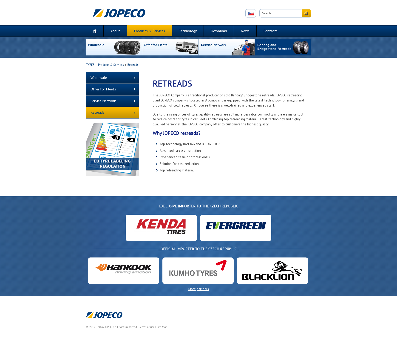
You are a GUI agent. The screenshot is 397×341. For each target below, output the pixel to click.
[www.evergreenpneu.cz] (235, 229)
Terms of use (147, 327)
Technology (188, 31)
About (115, 31)
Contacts (271, 31)
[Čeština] (250, 13)
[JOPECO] (120, 14)
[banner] (112, 150)
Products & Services (149, 31)
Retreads (133, 65)
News (245, 31)
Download (219, 31)
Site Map (162, 327)
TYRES (90, 65)
